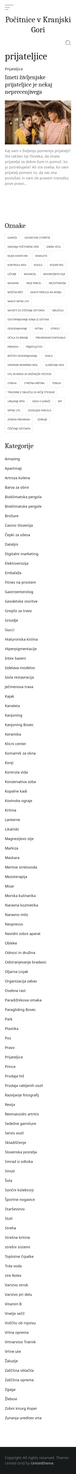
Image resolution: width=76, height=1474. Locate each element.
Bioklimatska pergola (23, 496)
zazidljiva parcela (39, 410)
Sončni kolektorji (19, 1190)
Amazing (12, 458)
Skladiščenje (15, 1142)
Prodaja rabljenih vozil (24, 1085)
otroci (55, 328)
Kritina (10, 810)
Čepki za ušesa (17, 534)
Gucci (9, 629)
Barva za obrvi (17, 487)
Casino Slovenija (19, 525)
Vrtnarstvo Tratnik (20, 1341)
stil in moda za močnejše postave (29, 374)
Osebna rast (15, 990)
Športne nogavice (20, 1199)
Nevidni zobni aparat (23, 933)
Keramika (13, 734)
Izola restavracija (19, 677)
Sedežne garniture (20, 1123)
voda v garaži (41, 401)
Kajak (9, 696)
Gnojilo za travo (18, 610)
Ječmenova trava (19, 686)
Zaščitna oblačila (19, 1370)
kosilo (38, 265)
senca (49, 356)
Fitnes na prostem (20, 582)
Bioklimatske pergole (23, 506)
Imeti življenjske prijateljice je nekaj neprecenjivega (28, 84)
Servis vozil (14, 1133)
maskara (13, 283)
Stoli (9, 1218)
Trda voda (13, 1265)
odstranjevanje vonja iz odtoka (28, 319)
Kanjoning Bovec (19, 724)
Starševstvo (15, 1209)
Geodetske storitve (21, 601)
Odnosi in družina (20, 952)
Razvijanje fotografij (22, 1095)
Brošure (11, 515)
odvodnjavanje (17, 328)
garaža (12, 237)
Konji (9, 762)
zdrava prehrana (18, 419)
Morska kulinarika (20, 895)
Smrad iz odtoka (19, 1161)
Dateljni (11, 544)
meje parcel (33, 283)
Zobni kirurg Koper (21, 1408)
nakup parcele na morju (46, 292)
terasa (56, 383)
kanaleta (41, 256)
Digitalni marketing (21, 553)
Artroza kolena (17, 477)
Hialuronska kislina (21, 639)
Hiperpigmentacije (21, 648)
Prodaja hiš (14, 1076)
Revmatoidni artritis (22, 1114)
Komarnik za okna (20, 753)
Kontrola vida (16, 772)
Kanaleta (12, 705)
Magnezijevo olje (19, 838)
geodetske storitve (37, 237)
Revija (10, 1104)
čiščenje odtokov (18, 428)
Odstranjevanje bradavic (26, 962)
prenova (12, 346)
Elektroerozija (16, 563)
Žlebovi (11, 1398)
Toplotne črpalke (19, 1256)
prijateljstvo (34, 346)
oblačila (58, 310)
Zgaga (10, 1389)
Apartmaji (13, 468)
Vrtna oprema (17, 1332)
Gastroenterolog (19, 591)
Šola (8, 1180)
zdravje (42, 419)
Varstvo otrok (16, 1284)
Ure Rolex (13, 1275)
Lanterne (12, 819)
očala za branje (17, 337)
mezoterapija (57, 283)
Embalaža (13, 572)
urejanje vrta (16, 401)
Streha (10, 1228)
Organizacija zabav (21, 981)
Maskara (12, 857)
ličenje (11, 274)
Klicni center (15, 743)
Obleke (11, 943)
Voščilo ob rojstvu (20, 1322)
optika (39, 328)
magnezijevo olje (54, 274)
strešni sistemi (17, 1246)
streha (12, 383)
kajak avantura (17, 256)
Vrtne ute (13, 1351)
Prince (10, 1066)
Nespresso (14, 924)
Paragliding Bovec (20, 1009)
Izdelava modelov (20, 667)
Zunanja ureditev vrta (23, 1417)
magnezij (30, 274)
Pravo (10, 1047)
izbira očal (53, 246)
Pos (8, 1038)
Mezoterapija (16, 876)
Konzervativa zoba (20, 781)
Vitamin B (13, 1303)
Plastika (11, 1028)
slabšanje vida (54, 365)
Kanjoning (13, 715)
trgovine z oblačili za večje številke (31, 392)
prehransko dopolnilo (51, 337)
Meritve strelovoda (21, 867)
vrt (60, 401)
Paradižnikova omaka (23, 1000)
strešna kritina (34, 383)
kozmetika (56, 265)
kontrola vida (16, 265)
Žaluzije (11, 1360)
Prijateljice (14, 68)
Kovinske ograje (18, 800)
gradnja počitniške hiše (23, 246)
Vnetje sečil (15, 1313)
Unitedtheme (42, 1463)
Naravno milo (16, 914)
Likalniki (12, 829)
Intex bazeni (15, 658)
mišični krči (15, 292)
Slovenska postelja (21, 1152)
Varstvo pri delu (18, 1294)
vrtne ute (13, 410)
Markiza (11, 848)
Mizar (9, 886)
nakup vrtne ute (18, 301)
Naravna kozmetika (21, 905)
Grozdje (11, 620)
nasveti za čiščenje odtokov (26, 310)
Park (9, 1019)
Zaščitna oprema (19, 1379)
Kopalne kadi (16, 791)
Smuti (10, 1171)
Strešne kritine (17, 1237)
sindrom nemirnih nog (22, 365)
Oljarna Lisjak (16, 971)
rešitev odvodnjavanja (22, 356)
